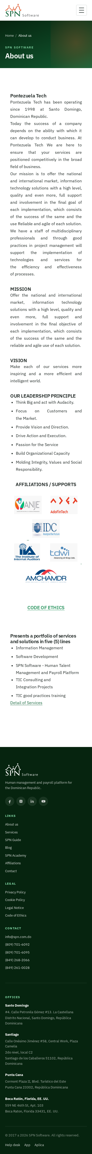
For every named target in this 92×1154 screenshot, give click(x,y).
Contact (11, 871)
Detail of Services (26, 702)
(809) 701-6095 (17, 952)
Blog (8, 847)
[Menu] (81, 10)
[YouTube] (43, 801)
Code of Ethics (15, 915)
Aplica (39, 1145)
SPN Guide (13, 840)
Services (11, 832)
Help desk (12, 1145)
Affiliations (13, 863)
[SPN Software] (22, 10)
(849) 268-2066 (17, 960)
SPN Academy (15, 855)
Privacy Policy (15, 892)
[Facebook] (9, 801)
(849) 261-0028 (17, 968)
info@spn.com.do (18, 937)
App (27, 1145)
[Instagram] (21, 801)
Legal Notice (14, 908)
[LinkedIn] (32, 801)
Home (9, 35)
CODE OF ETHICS (46, 607)
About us (11, 824)
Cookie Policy (15, 900)
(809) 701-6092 (17, 944)
